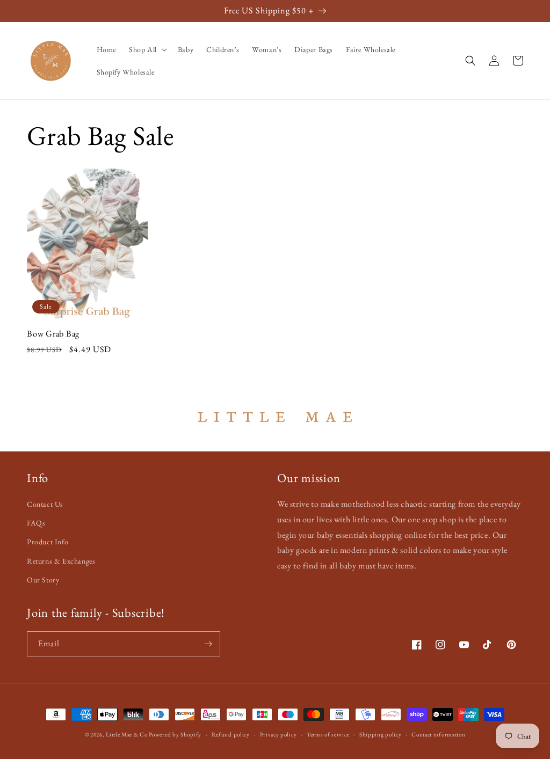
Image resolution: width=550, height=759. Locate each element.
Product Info (47, 541)
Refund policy (231, 734)
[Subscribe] (208, 643)
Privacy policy (278, 734)
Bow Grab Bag (53, 334)
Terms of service (328, 734)
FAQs (36, 523)
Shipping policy (380, 734)
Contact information (438, 734)
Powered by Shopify (175, 734)
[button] (146, 49)
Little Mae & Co (127, 734)
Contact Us (45, 504)
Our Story (43, 580)
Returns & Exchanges (61, 561)
